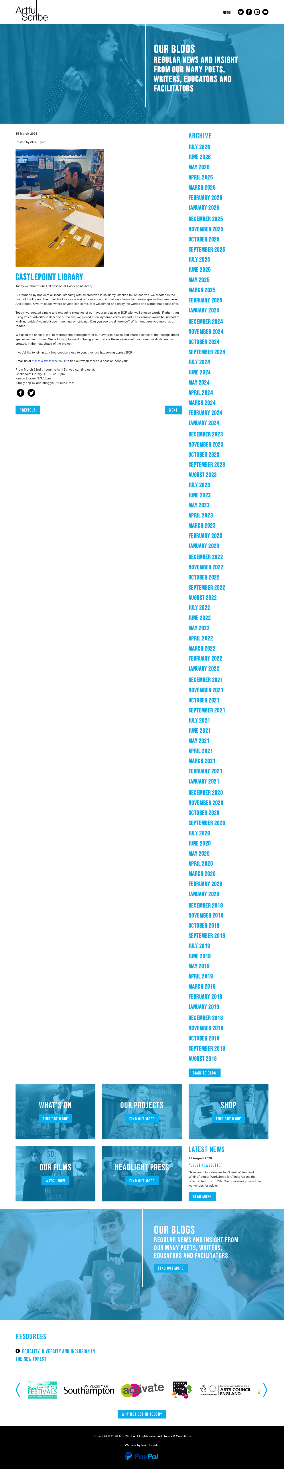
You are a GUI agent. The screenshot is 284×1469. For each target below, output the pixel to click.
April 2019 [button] (201, 976)
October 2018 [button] (204, 1038)
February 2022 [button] (205, 658)
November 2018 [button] (206, 1028)
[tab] (228, 147)
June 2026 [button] (200, 156)
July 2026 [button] (199, 146)
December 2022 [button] (206, 556)
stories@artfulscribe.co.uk (49, 361)
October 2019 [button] (204, 925)
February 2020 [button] (205, 883)
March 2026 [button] (202, 187)
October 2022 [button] (204, 577)
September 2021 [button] (207, 710)
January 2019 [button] (204, 1006)
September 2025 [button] (207, 249)
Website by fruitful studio (142, 1445)
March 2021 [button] (202, 760)
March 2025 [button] (202, 289)
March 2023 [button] (202, 525)
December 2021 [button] (206, 679)
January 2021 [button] (204, 781)
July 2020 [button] (199, 833)
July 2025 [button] (199, 259)
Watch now (55, 1180)
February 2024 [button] (205, 412)
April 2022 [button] (201, 638)
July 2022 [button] (199, 607)
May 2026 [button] (199, 167)
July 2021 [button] (199, 720)
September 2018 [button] (207, 1048)
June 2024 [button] (200, 372)
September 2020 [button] (207, 822)
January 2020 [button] (204, 894)
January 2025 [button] (204, 310)
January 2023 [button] (204, 545)
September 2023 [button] (207, 464)
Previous (28, 410)
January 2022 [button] (204, 668)
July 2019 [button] (199, 945)
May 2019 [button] (199, 966)
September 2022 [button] (207, 587)
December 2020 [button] (206, 792)
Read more (202, 1196)
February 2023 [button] (205, 535)
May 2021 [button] (199, 740)
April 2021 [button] (201, 750)
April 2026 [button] (201, 177)
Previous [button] (18, 1390)
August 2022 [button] (203, 597)
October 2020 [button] (204, 812)
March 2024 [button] (202, 402)
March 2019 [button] (202, 986)
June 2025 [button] (200, 269)
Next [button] (265, 1390)
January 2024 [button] (204, 422)
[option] (49, 1390)
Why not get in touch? (142, 1414)
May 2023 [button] (199, 505)
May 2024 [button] (199, 382)
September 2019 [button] (207, 935)
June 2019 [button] (200, 956)
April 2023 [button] (201, 515)
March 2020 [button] (202, 873)
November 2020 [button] (206, 802)
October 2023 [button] (204, 454)
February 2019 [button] (205, 996)
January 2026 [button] (204, 207)
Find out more (55, 1118)
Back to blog (204, 1073)
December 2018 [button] (206, 1017)
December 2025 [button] (206, 218)
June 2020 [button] (200, 843)
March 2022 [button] (202, 648)
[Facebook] (20, 393)
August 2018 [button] (203, 1058)
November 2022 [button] (206, 567)
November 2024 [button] (206, 331)
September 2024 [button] (207, 352)
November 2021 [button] (206, 690)
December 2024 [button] (206, 321)
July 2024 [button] (199, 361)
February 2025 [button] (205, 300)
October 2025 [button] (204, 239)
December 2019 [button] (206, 905)
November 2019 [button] (206, 915)
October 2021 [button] (204, 700)
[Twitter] (31, 393)
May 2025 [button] (199, 279)
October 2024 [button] (204, 341)
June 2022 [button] (200, 617)
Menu (227, 12)
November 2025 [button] (206, 229)
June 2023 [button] (200, 495)
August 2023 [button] (203, 474)
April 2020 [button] (201, 863)
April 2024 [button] (201, 392)
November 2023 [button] (206, 444)
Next (173, 410)
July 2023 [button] (199, 484)
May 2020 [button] (199, 853)
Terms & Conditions (177, 1436)
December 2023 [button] (206, 434)
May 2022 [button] (199, 628)
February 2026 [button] (205, 197)
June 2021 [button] (200, 730)
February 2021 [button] (205, 771)
